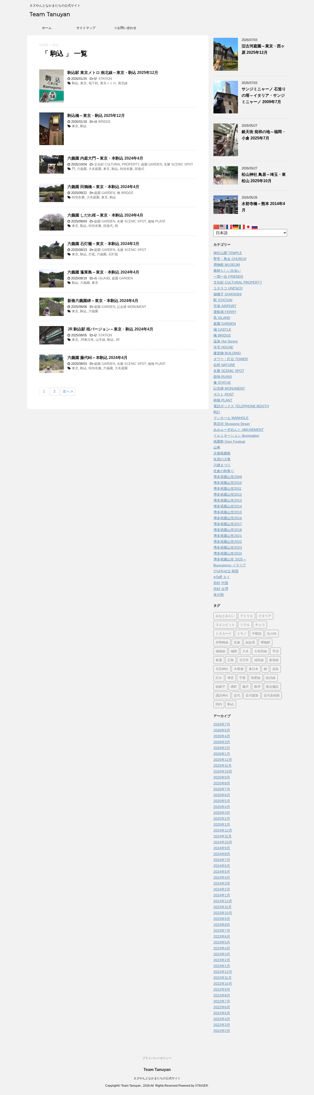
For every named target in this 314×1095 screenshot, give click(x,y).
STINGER (201, 1085)
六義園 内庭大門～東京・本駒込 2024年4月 (105, 158)
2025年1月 (221, 824)
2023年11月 (222, 907)
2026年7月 (221, 724)
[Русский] (255, 226)
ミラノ (242, 633)
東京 (83, 83)
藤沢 (245, 686)
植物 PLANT (157, 221)
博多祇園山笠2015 (227, 512)
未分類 (218, 595)
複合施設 (272, 686)
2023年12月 (222, 901)
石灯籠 (113, 254)
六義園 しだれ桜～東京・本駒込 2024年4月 (105, 215)
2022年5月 (221, 1013)
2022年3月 (221, 1025)
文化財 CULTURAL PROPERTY (116, 164)
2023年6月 (221, 936)
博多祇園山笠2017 (227, 524)
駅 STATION (103, 79)
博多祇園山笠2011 (227, 489)
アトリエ (246, 616)
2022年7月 (221, 1001)
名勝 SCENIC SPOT (178, 164)
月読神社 (222, 669)
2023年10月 (222, 913)
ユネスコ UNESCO (228, 288)
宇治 (275, 651)
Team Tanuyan (49, 14)
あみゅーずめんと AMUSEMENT (238, 430)
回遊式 (139, 169)
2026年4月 (221, 736)
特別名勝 (126, 169)
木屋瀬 (238, 669)
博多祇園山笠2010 (227, 483)
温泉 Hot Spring (225, 341)
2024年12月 (222, 830)
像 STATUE (222, 382)
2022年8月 (221, 995)
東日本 (253, 669)
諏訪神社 (222, 695)
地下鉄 (93, 83)
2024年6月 (221, 866)
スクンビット (225, 625)
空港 (242, 678)
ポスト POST (223, 394)
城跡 (234, 651)
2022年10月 (222, 984)
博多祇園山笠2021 (227, 536)
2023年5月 (221, 942)
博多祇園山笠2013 (227, 500)
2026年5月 (221, 730)
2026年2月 (221, 748)
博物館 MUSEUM (226, 265)
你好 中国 (220, 583)
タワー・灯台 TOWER (230, 359)
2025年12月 (222, 760)
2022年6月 (221, 1007)
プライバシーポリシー (157, 1058)
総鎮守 (220, 686)
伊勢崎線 (222, 642)
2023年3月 (221, 954)
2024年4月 (221, 877)
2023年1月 (221, 966)
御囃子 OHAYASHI (227, 294)
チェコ (260, 625)
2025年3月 (221, 813)
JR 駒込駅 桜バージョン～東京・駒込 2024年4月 (110, 329)
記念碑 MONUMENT (131, 307)
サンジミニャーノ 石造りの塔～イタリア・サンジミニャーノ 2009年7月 (264, 95)
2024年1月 (221, 895)
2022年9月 (221, 989)
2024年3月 (221, 883)
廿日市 (244, 660)
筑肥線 (256, 678)
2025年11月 (222, 765)
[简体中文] (216, 226)
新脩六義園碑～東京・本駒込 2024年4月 (102, 301)
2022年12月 (222, 972)
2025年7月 (221, 789)
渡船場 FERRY (224, 312)
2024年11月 (222, 836)
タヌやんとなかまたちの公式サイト (157, 1078)
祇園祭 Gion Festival (229, 441)
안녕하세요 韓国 (225, 571)
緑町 (234, 686)
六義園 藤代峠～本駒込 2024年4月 (97, 358)
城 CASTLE (222, 329)
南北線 (123, 83)
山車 (216, 447)
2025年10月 (222, 771)
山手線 (100, 340)
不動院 (257, 633)
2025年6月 (221, 795)
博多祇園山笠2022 (227, 542)
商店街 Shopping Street (231, 424)
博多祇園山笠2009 (227, 477)
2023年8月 (221, 925)
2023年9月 (221, 919)
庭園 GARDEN (151, 164)
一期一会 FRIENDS (228, 276)
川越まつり (222, 465)
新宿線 (274, 660)
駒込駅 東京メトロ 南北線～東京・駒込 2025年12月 (112, 72)
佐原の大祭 (222, 459)
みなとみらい (225, 616)
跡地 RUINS (222, 377)
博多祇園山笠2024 (227, 553)
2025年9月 (221, 777)
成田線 (259, 660)
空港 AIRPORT (224, 306)
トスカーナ (224, 633)
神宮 (230, 678)
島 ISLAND (102, 278)
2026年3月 (221, 742)
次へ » (68, 391)
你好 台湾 (220, 589)
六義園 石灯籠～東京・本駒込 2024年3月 (103, 244)
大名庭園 (95, 169)
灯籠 (92, 254)
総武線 (270, 678)
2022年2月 (221, 1031)
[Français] (229, 226)
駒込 (75, 83)
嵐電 (219, 660)
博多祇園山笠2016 (227, 518)
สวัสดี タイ (221, 577)
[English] (223, 226)
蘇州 (257, 686)
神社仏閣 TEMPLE (227, 253)
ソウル (245, 625)
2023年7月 (221, 930)
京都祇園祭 (222, 453)
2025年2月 (221, 819)
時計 (216, 412)
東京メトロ (108, 83)
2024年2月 (221, 889)
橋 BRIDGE (102, 121)
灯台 (219, 678)
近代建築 (252, 695)
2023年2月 (221, 960)
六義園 (82, 169)
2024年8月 (221, 854)
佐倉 (237, 642)
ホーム (47, 28)
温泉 (275, 669)
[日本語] (248, 226)
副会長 (250, 642)
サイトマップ (85, 28)
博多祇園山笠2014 (227, 506)
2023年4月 (221, 948)
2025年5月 (221, 801)
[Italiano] (242, 226)
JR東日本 (87, 340)
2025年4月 (221, 807)
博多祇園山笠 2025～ (229, 559)
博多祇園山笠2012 (227, 494)
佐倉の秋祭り (223, 471)
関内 (219, 704)
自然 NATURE (224, 365)
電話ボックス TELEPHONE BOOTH (241, 406)
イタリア (264, 616)
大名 (245, 651)
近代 (237, 695)
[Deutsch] (236, 226)
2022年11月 (222, 978)
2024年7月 (221, 860)
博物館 (265, 642)
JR (117, 340)
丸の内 (271, 633)
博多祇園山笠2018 (227, 530)
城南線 (220, 651)
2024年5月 (221, 872)
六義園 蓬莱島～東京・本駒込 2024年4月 (103, 272)
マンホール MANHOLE (231, 418)
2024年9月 (221, 848)
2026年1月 (221, 754)
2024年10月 (222, 842)
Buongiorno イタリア (229, 565)
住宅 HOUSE (223, 347)
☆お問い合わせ (125, 28)
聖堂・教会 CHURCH (229, 259)
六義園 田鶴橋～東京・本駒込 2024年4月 (103, 187)
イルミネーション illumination (236, 436)
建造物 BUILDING (227, 353)
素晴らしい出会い (227, 271)
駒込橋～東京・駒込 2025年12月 (96, 115)
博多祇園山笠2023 (227, 547)
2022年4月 (221, 1019)
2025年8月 (221, 783)
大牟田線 (260, 651)
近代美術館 (272, 695)
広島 (230, 660)
